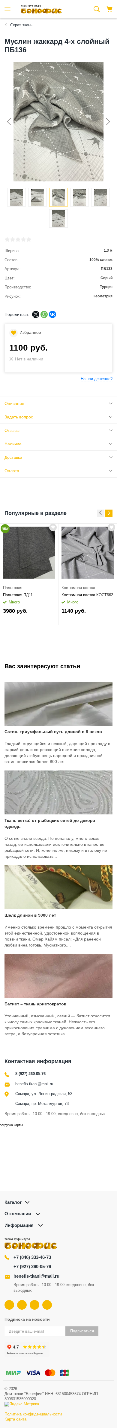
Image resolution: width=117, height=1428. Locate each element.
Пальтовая (12, 587)
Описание (14, 403)
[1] (7, 239)
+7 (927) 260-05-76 (32, 1266)
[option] (29, 574)
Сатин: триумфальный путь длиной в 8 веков (53, 731)
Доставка (13, 457)
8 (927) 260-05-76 (30, 1073)
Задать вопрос (18, 417)
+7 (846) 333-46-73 (32, 1257)
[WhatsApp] (44, 314)
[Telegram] (34, 1305)
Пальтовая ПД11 (18, 595)
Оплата (11, 470)
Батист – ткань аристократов (35, 1004)
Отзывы (12, 430)
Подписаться (82, 1331)
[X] (35, 314)
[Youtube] (22, 1305)
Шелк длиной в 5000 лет (30, 915)
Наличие (13, 443)
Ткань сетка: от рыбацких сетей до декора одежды (49, 823)
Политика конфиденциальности (33, 1414)
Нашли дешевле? (96, 379)
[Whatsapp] (47, 1305)
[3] (18, 239)
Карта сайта (15, 1419)
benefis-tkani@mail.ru (34, 1084)
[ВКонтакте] (52, 314)
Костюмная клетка (78, 587)
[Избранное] (53, 527)
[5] (29, 239)
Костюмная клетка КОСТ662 (87, 595)
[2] (12, 239)
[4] (23, 239)
